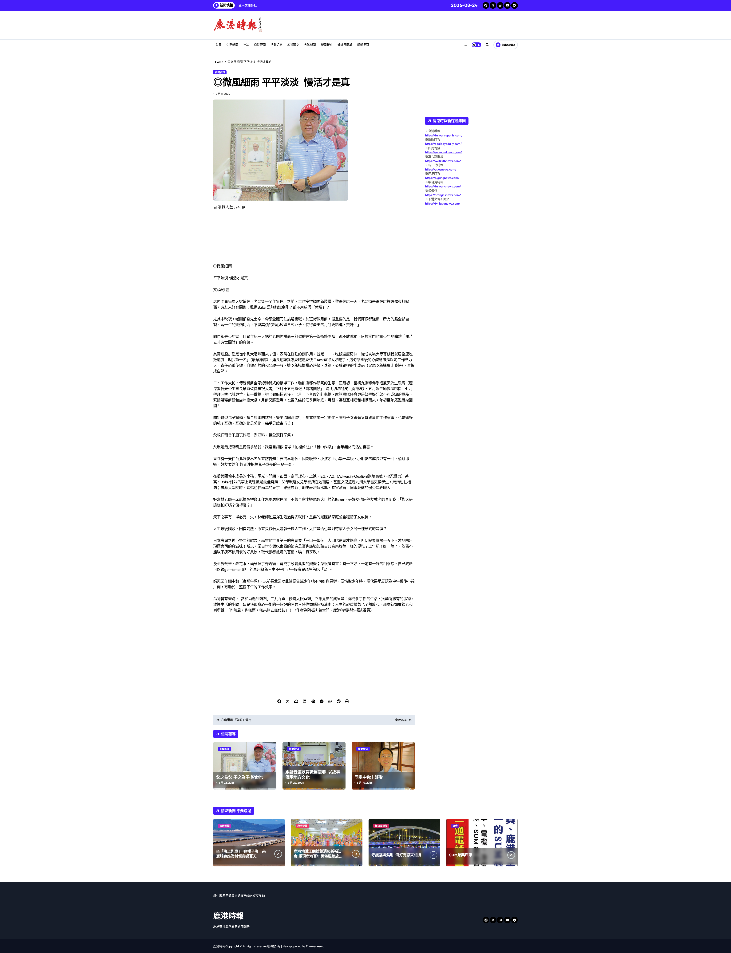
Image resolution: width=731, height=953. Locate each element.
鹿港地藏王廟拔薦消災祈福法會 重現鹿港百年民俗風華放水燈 (318, 856)
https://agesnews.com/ (440, 169)
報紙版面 (363, 45)
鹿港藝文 (293, 45)
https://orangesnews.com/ (443, 195)
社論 (246, 45)
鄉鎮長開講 (344, 45)
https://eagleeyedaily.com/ (443, 144)
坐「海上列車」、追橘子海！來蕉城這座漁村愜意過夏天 (241, 854)
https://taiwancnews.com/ (443, 186)
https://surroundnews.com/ (443, 152)
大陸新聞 (310, 45)
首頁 (219, 45)
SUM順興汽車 (460, 855)
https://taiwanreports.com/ (443, 135)
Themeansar (314, 946)
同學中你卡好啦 (368, 777)
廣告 (455, 825)
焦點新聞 (232, 45)
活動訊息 (276, 45)
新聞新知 (327, 45)
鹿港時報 (228, 915)
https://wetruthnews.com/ (443, 161)
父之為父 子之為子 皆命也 (239, 777)
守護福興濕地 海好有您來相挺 (396, 855)
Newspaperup (292, 946)
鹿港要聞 (260, 45)
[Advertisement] (314, 236)
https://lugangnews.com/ (442, 178)
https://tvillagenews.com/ (442, 203)
